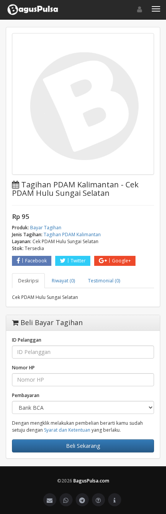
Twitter (78, 260)
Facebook (36, 260)
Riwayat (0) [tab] (63, 280)
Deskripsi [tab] (28, 280)
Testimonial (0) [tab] (104, 280)
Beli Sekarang (83, 445)
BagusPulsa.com (91, 480)
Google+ (121, 260)
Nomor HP (23, 367)
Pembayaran (25, 395)
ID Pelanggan (26, 340)
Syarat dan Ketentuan (67, 430)
